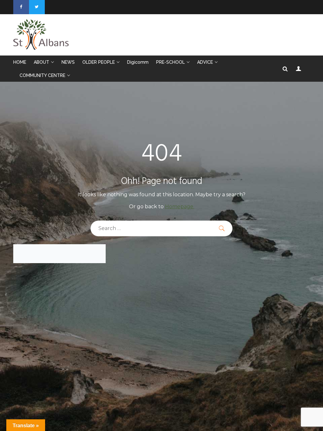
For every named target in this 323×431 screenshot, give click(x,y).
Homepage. (179, 207)
